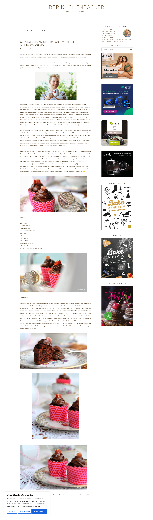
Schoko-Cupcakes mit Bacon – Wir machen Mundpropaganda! (48, 43)
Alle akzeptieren (39, 511)
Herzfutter (73, 62)
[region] (27, 504)
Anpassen (12, 511)
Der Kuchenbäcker (76, 7)
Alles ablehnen (25, 511)
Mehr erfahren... (118, 41)
